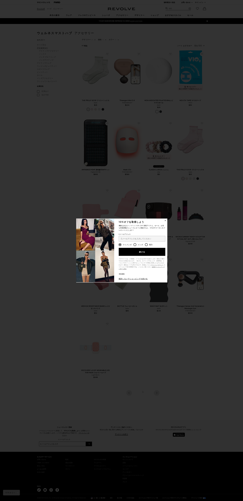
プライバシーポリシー (156, 265)
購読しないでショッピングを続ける (133, 279)
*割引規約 (122, 274)
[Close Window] (165, 221)
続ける (142, 252)
